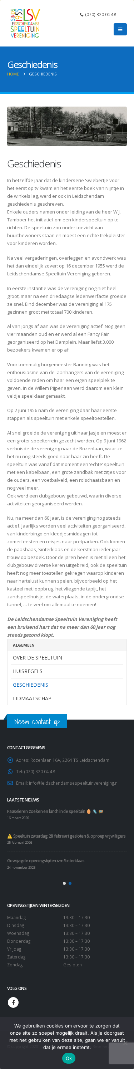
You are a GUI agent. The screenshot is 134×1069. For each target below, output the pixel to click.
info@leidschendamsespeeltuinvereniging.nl (74, 783)
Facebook (13, 1002)
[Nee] (125, 1042)
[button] (120, 29)
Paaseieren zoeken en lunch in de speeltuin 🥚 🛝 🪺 (55, 811)
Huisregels (28, 671)
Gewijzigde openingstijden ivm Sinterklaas (45, 860)
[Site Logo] (25, 23)
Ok (69, 1058)
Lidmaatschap (32, 698)
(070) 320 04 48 (100, 14)
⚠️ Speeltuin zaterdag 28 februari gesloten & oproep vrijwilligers (66, 836)
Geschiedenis (30, 684)
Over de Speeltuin (37, 657)
